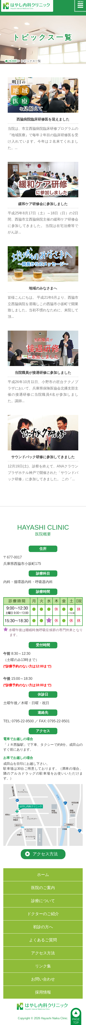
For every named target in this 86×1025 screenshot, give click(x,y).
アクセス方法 (43, 953)
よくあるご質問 (43, 940)
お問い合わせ (43, 979)
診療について (43, 901)
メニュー (80, 6)
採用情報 (43, 992)
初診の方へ (43, 927)
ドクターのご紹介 (43, 914)
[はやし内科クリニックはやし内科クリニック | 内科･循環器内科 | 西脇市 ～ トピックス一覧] (33, 6)
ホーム (43, 874)
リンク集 (43, 966)
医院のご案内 (43, 887)
